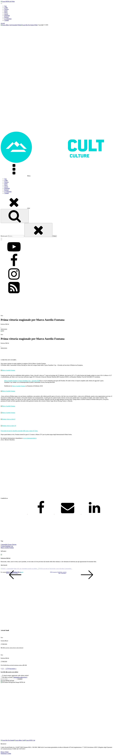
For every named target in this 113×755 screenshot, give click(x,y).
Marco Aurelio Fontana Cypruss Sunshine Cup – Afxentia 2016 (22, 380)
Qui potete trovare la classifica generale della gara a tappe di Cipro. (19, 431)
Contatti (6, 20)
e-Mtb (6, 7)
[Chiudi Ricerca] (38, 230)
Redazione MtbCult (5, 558)
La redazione (7, 18)
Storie (6, 11)
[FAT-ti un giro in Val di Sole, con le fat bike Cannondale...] (55, 568)
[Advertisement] (54, 469)
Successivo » (12, 668)
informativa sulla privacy (20, 677)
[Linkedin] (94, 513)
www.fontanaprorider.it (29, 438)
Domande (7, 15)
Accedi (3, 23)
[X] (14, 513)
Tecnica (6, 9)
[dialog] (56, 13)
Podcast (6, 17)
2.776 (7, 668)
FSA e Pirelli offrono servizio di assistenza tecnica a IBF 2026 (14, 665)
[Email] (67, 513)
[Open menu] (1, 3)
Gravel (6, 14)
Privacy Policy (5, 752)
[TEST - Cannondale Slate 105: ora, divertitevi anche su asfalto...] (19, 568)
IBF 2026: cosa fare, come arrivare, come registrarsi (12, 647)
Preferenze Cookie (6, 753)
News (6, 12)
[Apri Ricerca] (15, 216)
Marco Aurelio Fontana (18, 386)
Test (5, 6)
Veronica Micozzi (4, 640)
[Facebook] (41, 513)
